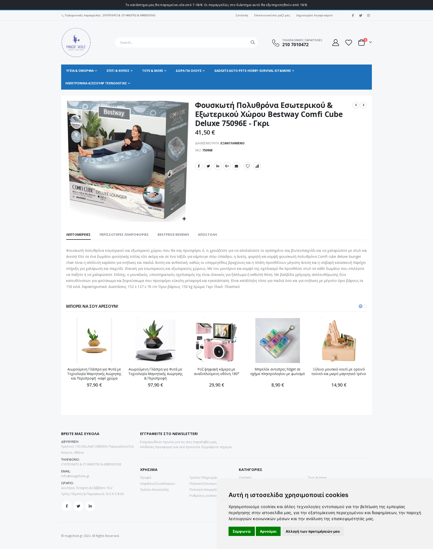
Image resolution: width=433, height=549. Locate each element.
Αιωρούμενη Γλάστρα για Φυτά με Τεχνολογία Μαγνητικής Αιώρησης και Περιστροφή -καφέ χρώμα (94, 374)
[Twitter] (360, 15)
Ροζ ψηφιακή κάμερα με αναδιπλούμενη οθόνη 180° (216, 371)
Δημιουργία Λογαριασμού (314, 15)
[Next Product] (363, 105)
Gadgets (245, 477)
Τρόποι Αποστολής (154, 489)
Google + (227, 166)
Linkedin (90, 506)
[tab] (78, 235)
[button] (184, 219)
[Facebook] (353, 15)
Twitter (208, 166)
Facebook (199, 166)
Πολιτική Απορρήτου (205, 489)
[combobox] (186, 42)
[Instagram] (368, 15)
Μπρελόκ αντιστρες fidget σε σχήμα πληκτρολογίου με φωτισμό (277, 371)
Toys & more (317, 477)
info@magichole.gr (75, 476)
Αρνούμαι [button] (268, 531)
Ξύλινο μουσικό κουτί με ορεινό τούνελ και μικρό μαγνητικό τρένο (338, 371)
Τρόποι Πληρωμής (203, 477)
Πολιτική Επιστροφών (206, 483)
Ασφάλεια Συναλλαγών (157, 483)
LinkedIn (218, 166)
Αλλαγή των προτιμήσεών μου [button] (313, 531)
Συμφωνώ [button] (242, 531)
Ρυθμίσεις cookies (203, 495)
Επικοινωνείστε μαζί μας (272, 15)
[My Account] (335, 42)
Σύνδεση (242, 15)
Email (236, 166)
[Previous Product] (355, 105)
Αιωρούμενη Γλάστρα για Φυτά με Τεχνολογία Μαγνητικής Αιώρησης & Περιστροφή (155, 374)
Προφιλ (145, 477)
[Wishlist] (348, 42)
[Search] (253, 42)
